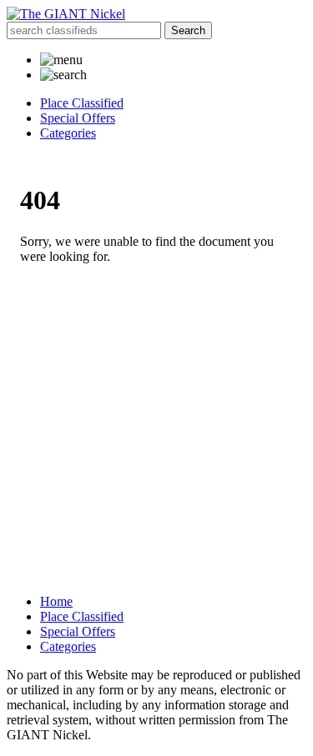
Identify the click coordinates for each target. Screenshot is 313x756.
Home (56, 601)
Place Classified (82, 103)
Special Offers (77, 118)
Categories (68, 133)
